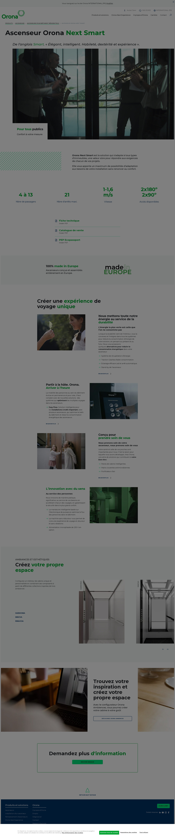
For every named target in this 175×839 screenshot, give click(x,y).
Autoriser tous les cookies (109, 832)
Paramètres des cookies (128, 832)
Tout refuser (143, 832)
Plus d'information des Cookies (72, 833)
